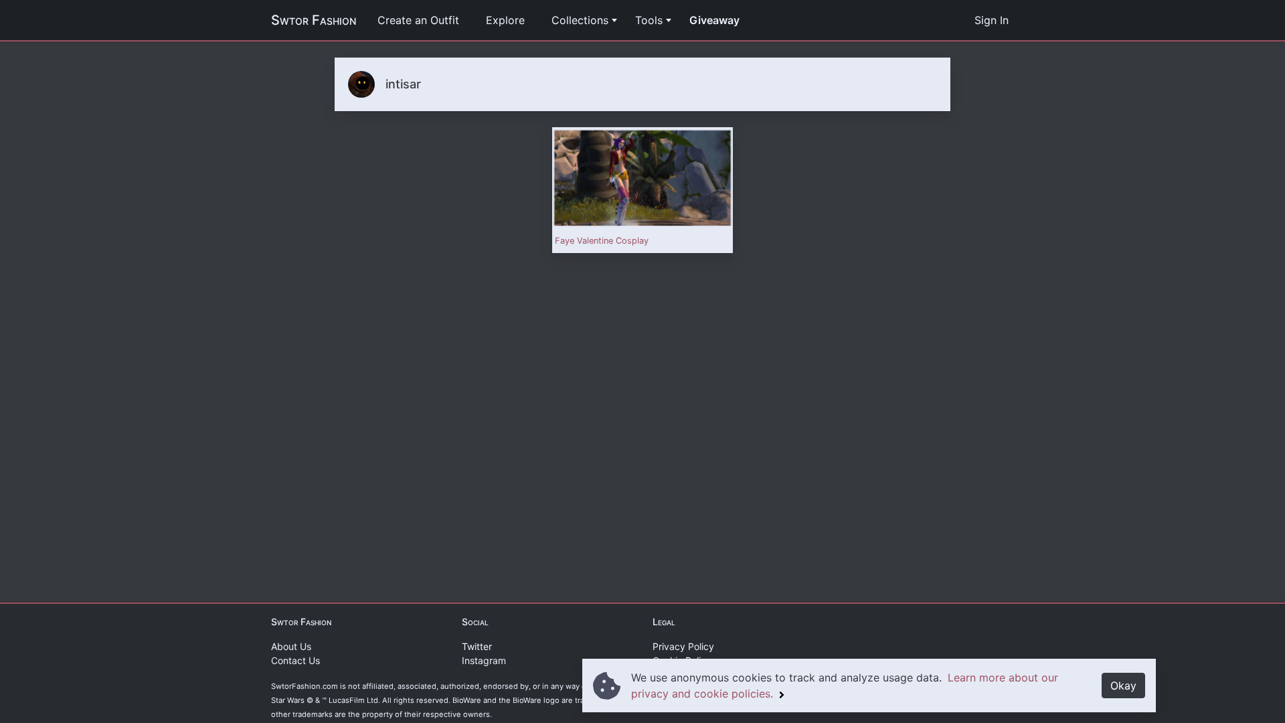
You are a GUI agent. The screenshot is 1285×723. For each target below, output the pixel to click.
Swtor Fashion (313, 20)
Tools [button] (649, 20)
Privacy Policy (683, 646)
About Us (291, 646)
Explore (505, 20)
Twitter (477, 646)
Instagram (484, 660)
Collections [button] (579, 20)
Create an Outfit (418, 20)
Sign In (991, 20)
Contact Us (295, 660)
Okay (1123, 685)
